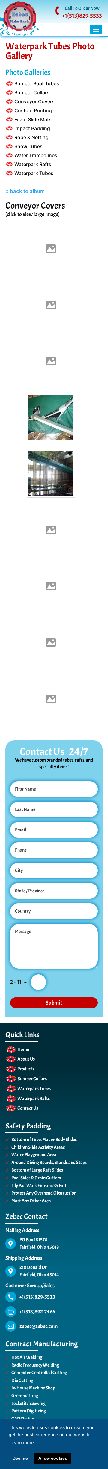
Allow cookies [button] (52, 1458)
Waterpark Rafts (32, 164)
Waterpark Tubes (33, 173)
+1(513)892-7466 (37, 1311)
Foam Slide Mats (33, 119)
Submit (54, 1002)
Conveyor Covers (34, 101)
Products (25, 1069)
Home (23, 1049)
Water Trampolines (35, 155)
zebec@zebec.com (39, 1326)
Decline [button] (20, 1458)
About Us (26, 1059)
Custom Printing (33, 110)
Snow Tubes (28, 146)
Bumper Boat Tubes (36, 83)
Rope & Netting (31, 137)
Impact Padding (32, 128)
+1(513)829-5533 (82, 15)
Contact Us (27, 1108)
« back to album (25, 191)
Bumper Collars (32, 92)
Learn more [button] (22, 1442)
